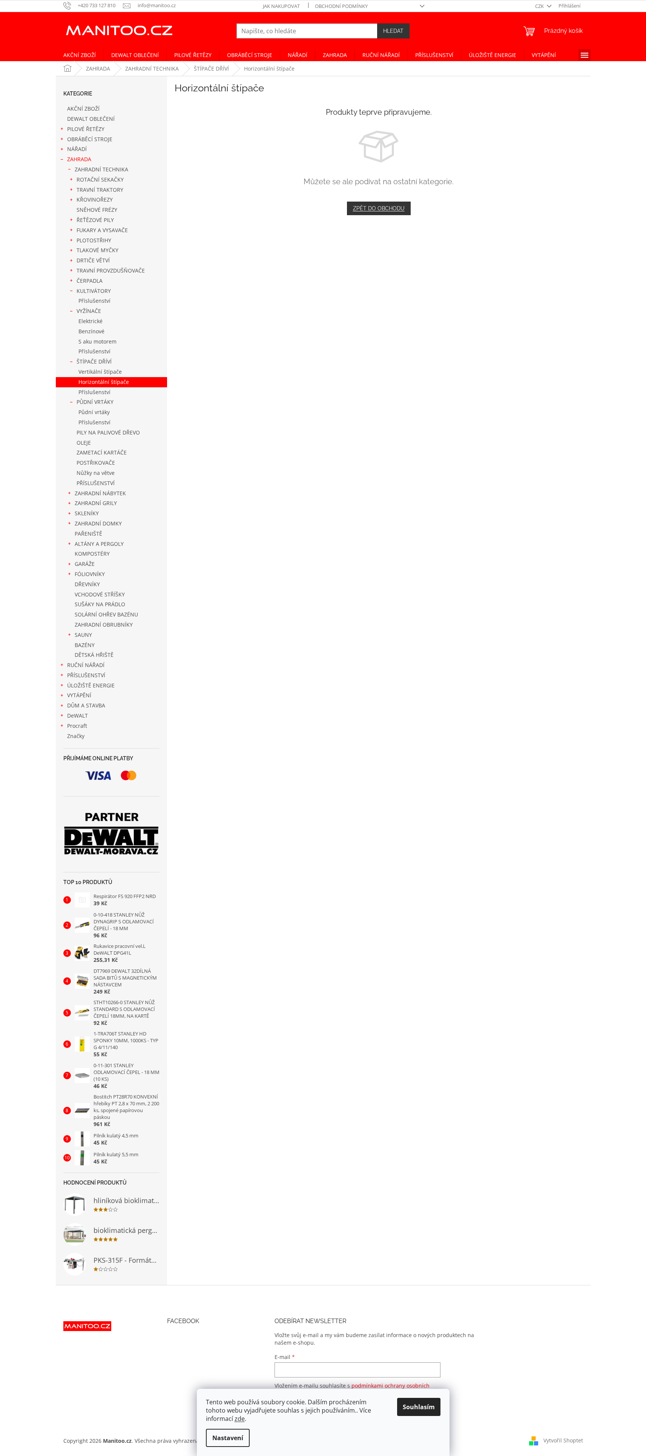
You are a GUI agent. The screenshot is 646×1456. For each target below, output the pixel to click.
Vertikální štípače (100, 371)
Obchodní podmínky (341, 6)
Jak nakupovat (281, 6)
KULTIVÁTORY (94, 290)
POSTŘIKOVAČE (96, 462)
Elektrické (90, 321)
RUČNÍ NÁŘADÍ (85, 665)
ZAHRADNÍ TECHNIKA (101, 169)
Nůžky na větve (96, 472)
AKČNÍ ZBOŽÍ (83, 108)
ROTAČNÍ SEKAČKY (100, 179)
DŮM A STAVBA (86, 705)
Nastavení (227, 1438)
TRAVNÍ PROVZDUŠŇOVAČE (111, 270)
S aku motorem (97, 341)
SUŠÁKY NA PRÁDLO (100, 604)
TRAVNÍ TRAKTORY (100, 189)
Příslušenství (94, 300)
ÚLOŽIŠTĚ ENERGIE (91, 685)
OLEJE (84, 442)
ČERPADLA (90, 280)
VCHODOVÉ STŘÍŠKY (100, 594)
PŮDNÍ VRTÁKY (95, 401)
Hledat (393, 31)
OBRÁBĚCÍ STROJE (89, 139)
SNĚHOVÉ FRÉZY (97, 209)
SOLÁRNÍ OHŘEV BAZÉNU (106, 614)
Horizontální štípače (103, 381)
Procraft (77, 725)
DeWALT (77, 715)
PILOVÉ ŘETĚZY (85, 129)
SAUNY (83, 634)
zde (240, 1418)
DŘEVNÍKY (87, 584)
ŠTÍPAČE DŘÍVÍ (94, 361)
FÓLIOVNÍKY (90, 574)
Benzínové (91, 331)
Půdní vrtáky (94, 412)
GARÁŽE (85, 563)
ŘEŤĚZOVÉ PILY (95, 219)
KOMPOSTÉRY (92, 553)
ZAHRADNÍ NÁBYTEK (100, 493)
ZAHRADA (79, 159)
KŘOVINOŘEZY (95, 199)
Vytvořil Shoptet (563, 1440)
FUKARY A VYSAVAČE (102, 230)
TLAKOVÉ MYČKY (97, 250)
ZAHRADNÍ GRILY (96, 503)
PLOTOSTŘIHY (94, 240)
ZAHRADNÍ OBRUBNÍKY (104, 624)
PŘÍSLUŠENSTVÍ (96, 483)
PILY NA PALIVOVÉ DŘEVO (108, 432)
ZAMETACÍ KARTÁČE (102, 452)
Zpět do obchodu (379, 208)
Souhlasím (419, 1407)
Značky (75, 736)
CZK (540, 6)
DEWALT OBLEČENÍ (91, 118)
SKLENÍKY (87, 513)
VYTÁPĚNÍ (79, 695)
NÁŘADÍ (77, 149)
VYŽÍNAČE (89, 310)
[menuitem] (79, 55)
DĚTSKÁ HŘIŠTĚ (94, 654)
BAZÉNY (85, 645)
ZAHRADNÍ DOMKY (98, 523)
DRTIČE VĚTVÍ (93, 260)
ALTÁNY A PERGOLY (99, 543)
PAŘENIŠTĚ (88, 533)
